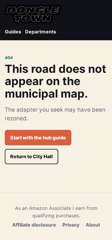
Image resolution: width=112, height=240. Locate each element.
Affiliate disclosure (34, 225)
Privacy (70, 225)
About (93, 225)
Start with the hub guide (38, 138)
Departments (40, 32)
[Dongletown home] (33, 14)
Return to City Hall (31, 156)
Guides (13, 32)
